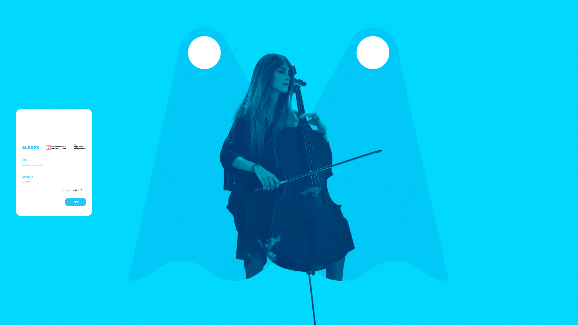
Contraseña (27, 177)
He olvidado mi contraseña (72, 190)
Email (24, 160)
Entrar (76, 202)
